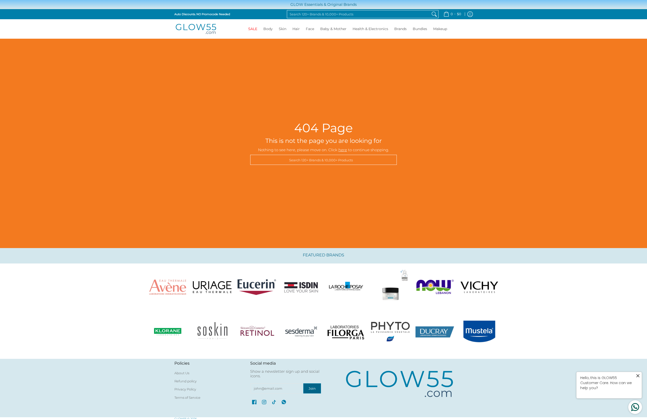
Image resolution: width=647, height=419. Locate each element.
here (342, 149)
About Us (181, 373)
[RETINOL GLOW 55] (257, 331)
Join (312, 388)
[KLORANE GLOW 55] (168, 331)
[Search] (434, 14)
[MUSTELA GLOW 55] (479, 331)
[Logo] (435, 287)
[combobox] (358, 14)
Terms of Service (187, 397)
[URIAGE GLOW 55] (212, 287)
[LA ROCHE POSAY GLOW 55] (346, 287)
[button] (254, 402)
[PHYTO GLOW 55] (390, 331)
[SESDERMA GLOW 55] (301, 331)
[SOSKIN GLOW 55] (212, 331)
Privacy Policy (185, 389)
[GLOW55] (195, 29)
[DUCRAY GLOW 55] (435, 331)
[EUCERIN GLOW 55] (257, 287)
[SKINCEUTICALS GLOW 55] (390, 287)
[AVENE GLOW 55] (168, 287)
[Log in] (470, 14)
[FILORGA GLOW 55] (346, 331)
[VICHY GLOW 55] (479, 287)
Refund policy (185, 381)
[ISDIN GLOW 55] (301, 287)
